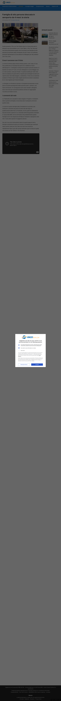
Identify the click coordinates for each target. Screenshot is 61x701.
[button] (30, 350)
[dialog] (30, 350)
